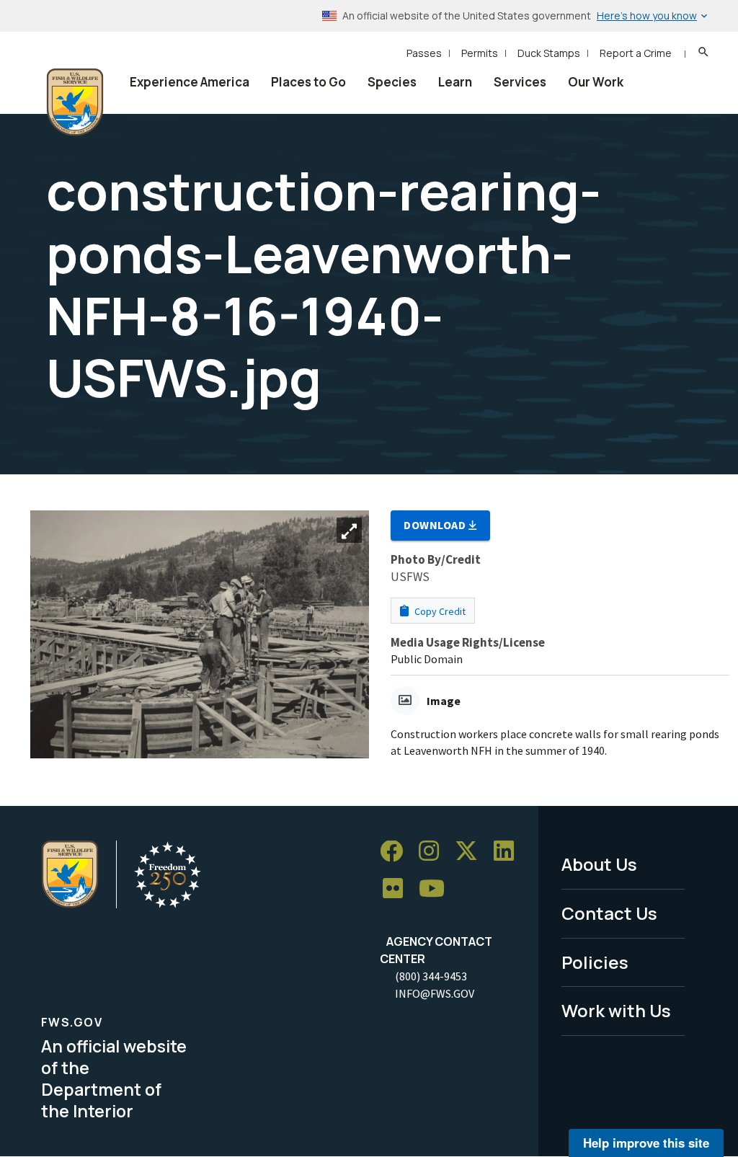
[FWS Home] (75, 102)
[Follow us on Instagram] (434, 852)
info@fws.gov (434, 993)
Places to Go (308, 82)
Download (436, 525)
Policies (594, 962)
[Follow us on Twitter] (471, 852)
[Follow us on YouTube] (437, 889)
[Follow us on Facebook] (396, 852)
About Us (599, 864)
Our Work (595, 82)
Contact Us (609, 913)
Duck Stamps (548, 53)
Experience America (189, 82)
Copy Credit (439, 611)
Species (392, 82)
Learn (455, 82)
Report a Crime (636, 53)
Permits (479, 53)
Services (520, 82)
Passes (424, 53)
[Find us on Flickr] (398, 889)
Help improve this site (646, 1142)
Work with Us (616, 1010)
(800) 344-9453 (431, 976)
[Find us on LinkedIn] (509, 852)
